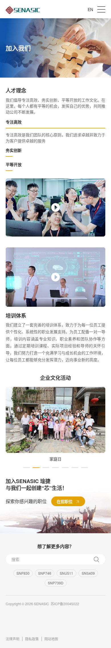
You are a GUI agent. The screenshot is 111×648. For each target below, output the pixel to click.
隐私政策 (32, 638)
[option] (55, 425)
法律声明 (12, 638)
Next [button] (106, 428)
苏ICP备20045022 (65, 603)
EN (90, 9)
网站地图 (51, 638)
